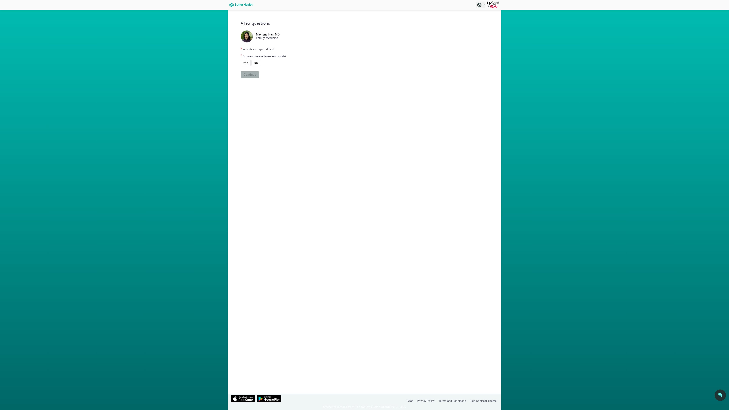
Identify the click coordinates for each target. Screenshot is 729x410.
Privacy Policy (426, 400)
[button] (480, 5)
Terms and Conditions (452, 400)
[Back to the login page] (240, 5)
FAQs (410, 400)
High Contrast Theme (483, 400)
